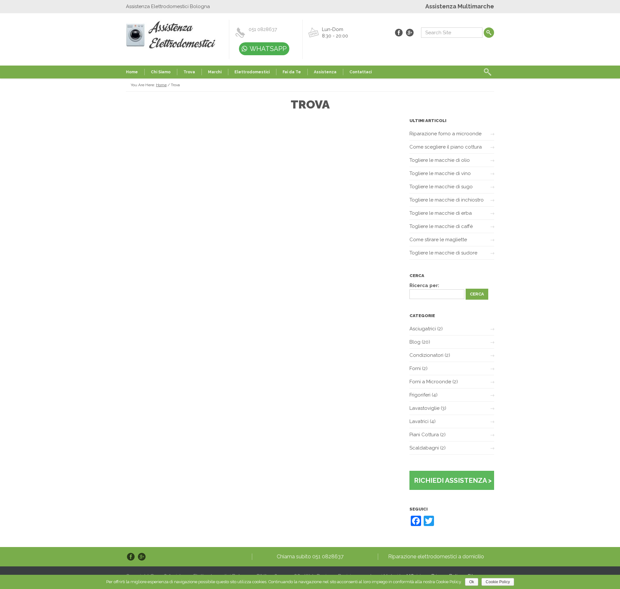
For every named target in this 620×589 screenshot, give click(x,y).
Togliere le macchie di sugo (441, 187)
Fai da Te (292, 72)
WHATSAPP (268, 49)
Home (132, 72)
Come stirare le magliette (438, 240)
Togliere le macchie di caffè (441, 226)
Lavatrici (419, 421)
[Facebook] (399, 32)
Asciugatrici (422, 329)
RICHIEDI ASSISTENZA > (453, 480)
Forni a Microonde (430, 382)
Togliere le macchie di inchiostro (446, 200)
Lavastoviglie (424, 408)
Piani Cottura (424, 435)
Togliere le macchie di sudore (443, 253)
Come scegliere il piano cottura (445, 147)
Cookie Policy (498, 582)
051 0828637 (263, 29)
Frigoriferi (419, 395)
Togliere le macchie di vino (440, 173)
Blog (414, 342)
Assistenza (325, 72)
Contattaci (360, 72)
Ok (471, 582)
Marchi (215, 72)
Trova (189, 72)
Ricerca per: (424, 285)
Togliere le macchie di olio (439, 160)
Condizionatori (426, 355)
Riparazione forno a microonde (445, 134)
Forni (415, 368)
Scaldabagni (424, 448)
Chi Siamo (160, 72)
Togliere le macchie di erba (440, 213)
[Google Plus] (410, 32)
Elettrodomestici (252, 72)
